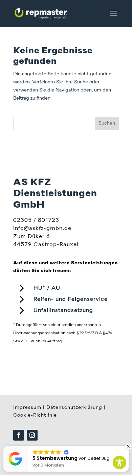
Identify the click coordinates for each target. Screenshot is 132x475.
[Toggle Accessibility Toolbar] (119, 462)
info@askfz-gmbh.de (42, 228)
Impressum (27, 407)
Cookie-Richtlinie (35, 415)
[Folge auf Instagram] (32, 435)
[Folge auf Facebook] (18, 435)
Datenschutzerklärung (74, 407)
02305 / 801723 (36, 220)
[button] (128, 446)
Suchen (106, 123)
